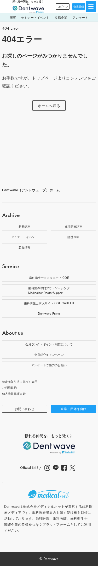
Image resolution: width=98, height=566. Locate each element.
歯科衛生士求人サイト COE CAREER (49, 303)
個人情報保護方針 (14, 393)
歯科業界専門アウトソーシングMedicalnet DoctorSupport (49, 290)
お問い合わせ (24, 408)
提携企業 (61, 17)
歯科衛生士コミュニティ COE (49, 277)
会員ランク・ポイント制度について (49, 344)
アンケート (80, 17)
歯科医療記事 (73, 226)
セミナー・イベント (35, 17)
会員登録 (78, 6)
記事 (13, 17)
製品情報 (24, 247)
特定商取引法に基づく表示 (20, 381)
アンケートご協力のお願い (49, 365)
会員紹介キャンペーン (49, 354)
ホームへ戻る (49, 105)
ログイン (62, 6)
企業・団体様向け (74, 408)
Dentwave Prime (49, 313)
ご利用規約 (9, 387)
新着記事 (24, 226)
